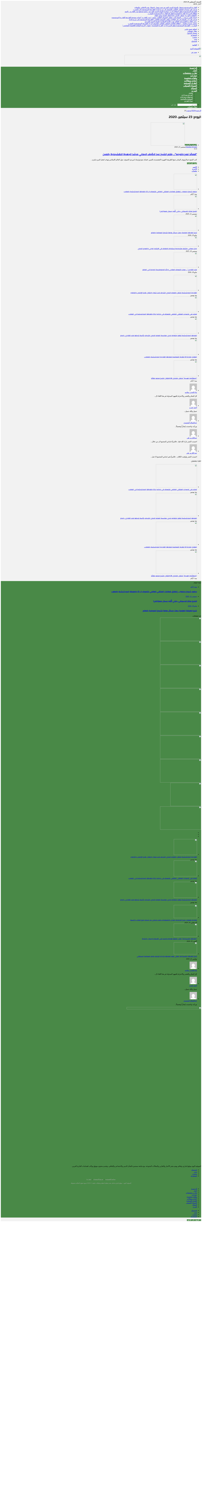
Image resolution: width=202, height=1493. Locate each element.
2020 (193, 110)
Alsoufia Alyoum (191, 147)
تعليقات (194, 171)
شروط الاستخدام (98, 1179)
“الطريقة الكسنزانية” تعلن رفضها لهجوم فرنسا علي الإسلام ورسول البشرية (169, 938)
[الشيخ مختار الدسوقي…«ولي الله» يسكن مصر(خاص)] (185, 209)
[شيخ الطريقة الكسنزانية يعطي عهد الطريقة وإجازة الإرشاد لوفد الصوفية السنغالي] (185, 954)
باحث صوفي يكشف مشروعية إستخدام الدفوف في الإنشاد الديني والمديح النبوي (167, 248)
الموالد (194, 88)
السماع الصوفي (190, 86)
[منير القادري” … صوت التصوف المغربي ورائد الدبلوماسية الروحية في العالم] (185, 267)
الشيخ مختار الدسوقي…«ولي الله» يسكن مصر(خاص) (178, 211)
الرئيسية (198, 110)
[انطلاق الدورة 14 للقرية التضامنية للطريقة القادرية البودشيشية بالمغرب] (185, 354)
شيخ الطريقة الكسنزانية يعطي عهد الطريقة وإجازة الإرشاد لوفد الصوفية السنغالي (167, 956)
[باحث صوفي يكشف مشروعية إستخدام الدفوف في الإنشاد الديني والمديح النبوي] (185, 246)
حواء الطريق (188, 101)
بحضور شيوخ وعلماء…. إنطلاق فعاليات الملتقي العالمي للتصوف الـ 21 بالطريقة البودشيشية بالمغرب (162, 23)
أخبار (195, 71)
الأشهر (195, 167)
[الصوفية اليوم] (195, 49)
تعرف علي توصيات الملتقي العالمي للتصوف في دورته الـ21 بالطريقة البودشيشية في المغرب (165, 9)
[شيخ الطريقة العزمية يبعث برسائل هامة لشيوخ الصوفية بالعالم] (185, 230)
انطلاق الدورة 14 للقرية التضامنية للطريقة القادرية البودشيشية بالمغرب (172, 13)
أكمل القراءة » (192, 163)
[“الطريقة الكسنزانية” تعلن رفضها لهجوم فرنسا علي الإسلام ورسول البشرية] (185, 936)
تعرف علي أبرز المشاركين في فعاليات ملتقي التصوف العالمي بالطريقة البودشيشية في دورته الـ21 (163, 19)
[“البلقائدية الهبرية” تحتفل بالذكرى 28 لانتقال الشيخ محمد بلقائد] (185, 376)
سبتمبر (188, 110)
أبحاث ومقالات (190, 81)
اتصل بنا (89, 1179)
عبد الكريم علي (191, 453)
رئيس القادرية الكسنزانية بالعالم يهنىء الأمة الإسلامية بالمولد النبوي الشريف (171, 21)
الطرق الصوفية (190, 83)
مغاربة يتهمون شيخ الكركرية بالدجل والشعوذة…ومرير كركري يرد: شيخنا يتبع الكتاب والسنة (163, 920)
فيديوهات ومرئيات (186, 97)
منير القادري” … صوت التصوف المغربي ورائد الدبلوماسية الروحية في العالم (169, 269)
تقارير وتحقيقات (190, 73)
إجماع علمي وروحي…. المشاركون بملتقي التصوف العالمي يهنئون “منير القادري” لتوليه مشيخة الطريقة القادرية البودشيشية (154, 17)
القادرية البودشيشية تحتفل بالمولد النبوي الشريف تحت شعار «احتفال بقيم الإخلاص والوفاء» (165, 7)
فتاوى (191, 93)
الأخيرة (194, 169)
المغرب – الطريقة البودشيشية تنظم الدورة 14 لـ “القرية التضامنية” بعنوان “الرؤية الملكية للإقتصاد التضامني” (159, 25)
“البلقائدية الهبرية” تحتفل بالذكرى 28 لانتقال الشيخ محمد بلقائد (175, 15)
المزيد (194, 91)
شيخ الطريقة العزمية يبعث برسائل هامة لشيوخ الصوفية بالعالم (174, 232)
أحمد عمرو (193, 407)
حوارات (193, 76)
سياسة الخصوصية (110, 1179)
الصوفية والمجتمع (187, 99)
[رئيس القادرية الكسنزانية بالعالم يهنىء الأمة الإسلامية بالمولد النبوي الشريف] (185, 805)
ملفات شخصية (190, 78)
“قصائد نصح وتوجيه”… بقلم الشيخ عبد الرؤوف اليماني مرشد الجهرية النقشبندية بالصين (150, 154)
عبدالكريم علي (192, 438)
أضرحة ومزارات (187, 95)
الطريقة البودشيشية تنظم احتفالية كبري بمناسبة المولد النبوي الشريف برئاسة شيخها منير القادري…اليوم (161, 11)
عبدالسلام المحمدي (190, 423)
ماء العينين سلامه (191, 392)
